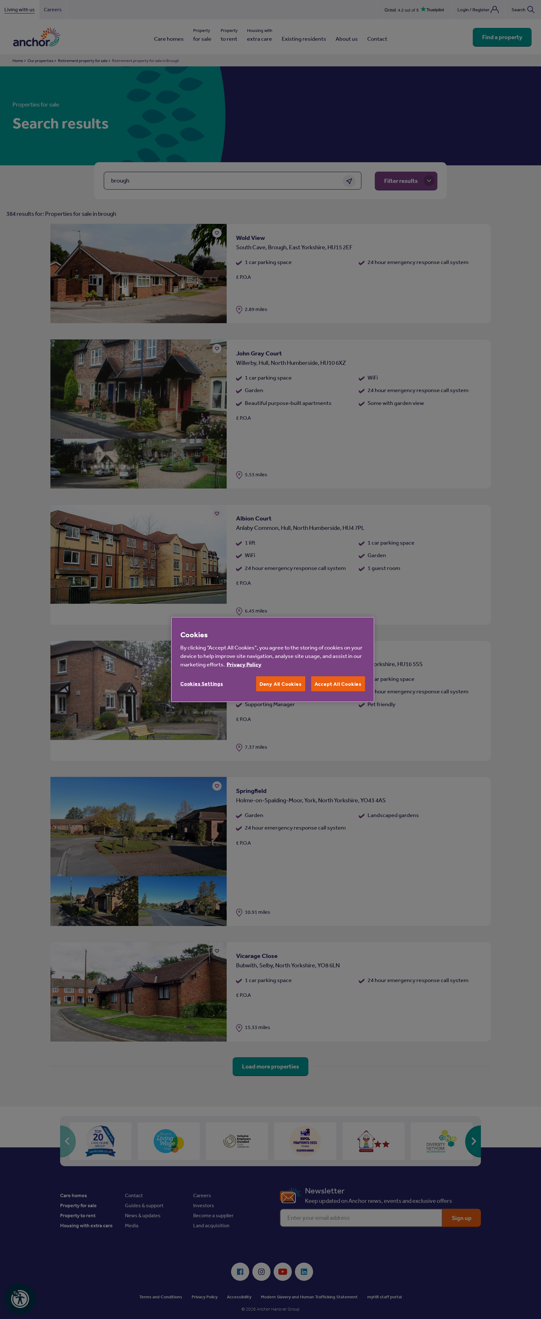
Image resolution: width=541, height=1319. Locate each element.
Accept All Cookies (338, 683)
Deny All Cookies (281, 683)
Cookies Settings (201, 683)
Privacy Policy (244, 664)
